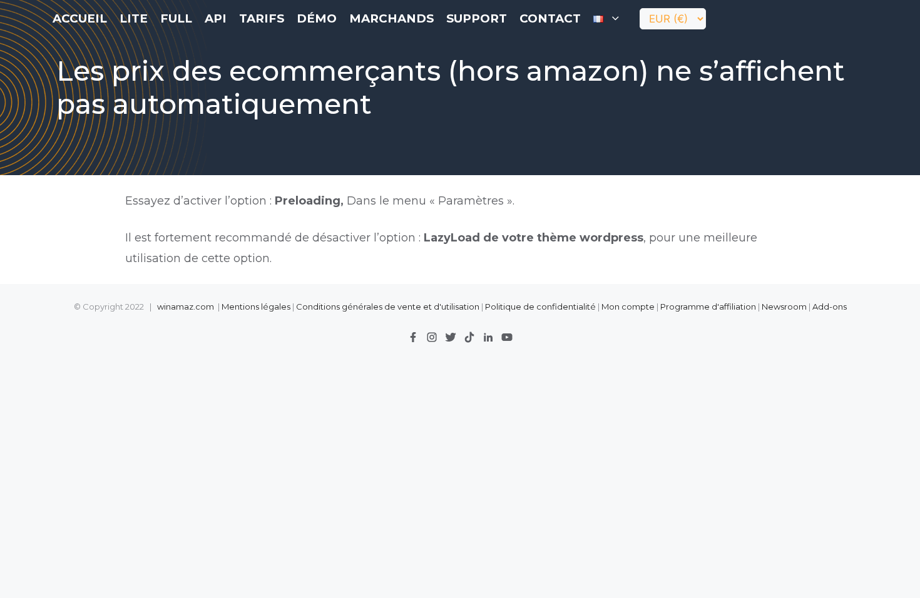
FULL (176, 18)
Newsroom (784, 307)
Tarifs (261, 18)
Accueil (80, 18)
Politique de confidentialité (541, 307)
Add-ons (829, 307)
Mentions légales (256, 307)
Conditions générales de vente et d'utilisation (387, 307)
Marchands (391, 18)
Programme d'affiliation (708, 307)
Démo (317, 18)
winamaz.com (185, 307)
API (216, 18)
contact (550, 18)
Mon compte (628, 307)
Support (476, 18)
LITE (134, 18)
